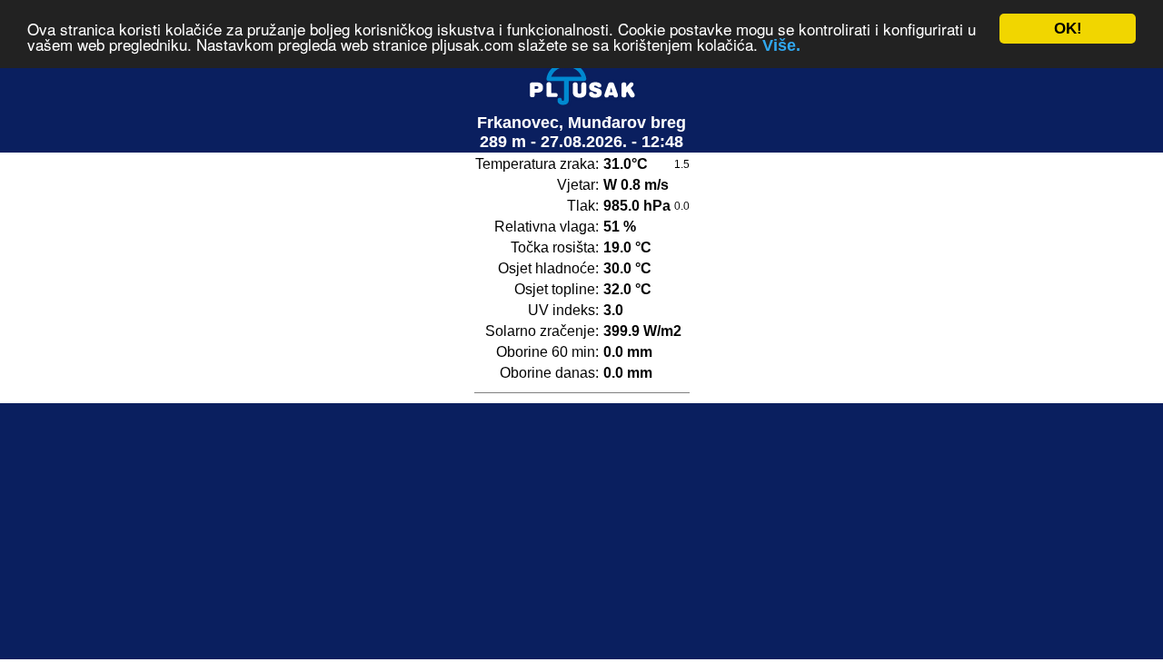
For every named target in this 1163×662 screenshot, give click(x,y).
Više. (781, 46)
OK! (1068, 28)
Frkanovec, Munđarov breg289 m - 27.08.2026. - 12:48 (581, 132)
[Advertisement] (581, 531)
